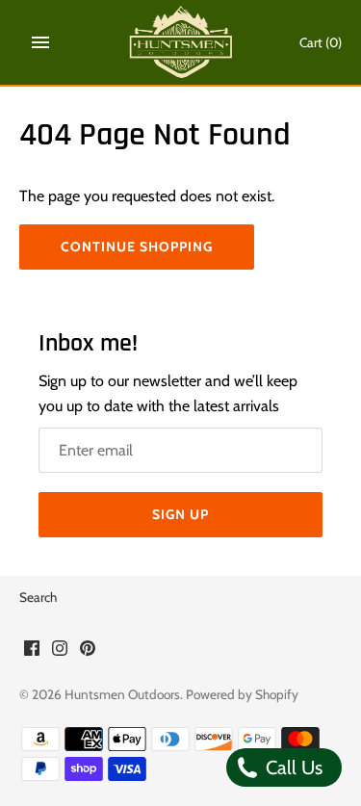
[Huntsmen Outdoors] (180, 42)
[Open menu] (40, 42)
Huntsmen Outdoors (122, 694)
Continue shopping (137, 246)
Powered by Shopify (242, 694)
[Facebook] (31, 651)
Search (38, 597)
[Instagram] (59, 651)
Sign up (180, 514)
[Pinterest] (87, 651)
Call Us (291, 767)
